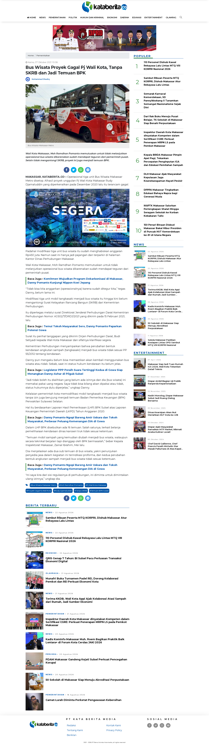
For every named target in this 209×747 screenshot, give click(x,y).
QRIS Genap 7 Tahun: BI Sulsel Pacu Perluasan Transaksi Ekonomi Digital (83, 560)
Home (32, 17)
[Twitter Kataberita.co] (156, 725)
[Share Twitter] (73, 170)
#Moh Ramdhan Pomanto (71, 485)
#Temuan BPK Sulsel (99, 491)
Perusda (51, 654)
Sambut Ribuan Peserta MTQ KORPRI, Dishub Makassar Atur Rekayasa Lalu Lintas (86, 519)
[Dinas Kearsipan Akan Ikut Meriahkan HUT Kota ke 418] (140, 411)
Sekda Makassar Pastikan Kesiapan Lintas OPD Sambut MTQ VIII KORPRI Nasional (164, 342)
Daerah (124, 17)
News (42, 17)
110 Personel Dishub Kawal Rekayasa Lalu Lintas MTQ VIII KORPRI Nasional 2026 (84, 539)
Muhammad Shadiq (41, 79)
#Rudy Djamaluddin (63, 491)
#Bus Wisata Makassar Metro (43, 485)
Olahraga (172, 17)
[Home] (104, 7)
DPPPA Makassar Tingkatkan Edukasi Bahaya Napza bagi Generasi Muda (161, 193)
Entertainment (153, 17)
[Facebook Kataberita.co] (149, 725)
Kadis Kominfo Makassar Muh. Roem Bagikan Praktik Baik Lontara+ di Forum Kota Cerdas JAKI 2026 (85, 641)
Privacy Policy (114, 730)
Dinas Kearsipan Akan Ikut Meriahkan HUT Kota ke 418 (163, 413)
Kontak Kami (113, 725)
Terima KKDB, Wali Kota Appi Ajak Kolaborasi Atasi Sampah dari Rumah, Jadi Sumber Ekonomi (86, 600)
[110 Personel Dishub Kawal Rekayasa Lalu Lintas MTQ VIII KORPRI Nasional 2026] (34, 539)
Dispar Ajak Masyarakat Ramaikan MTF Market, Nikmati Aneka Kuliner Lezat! (165, 429)
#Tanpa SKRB (81, 491)
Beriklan (71, 735)
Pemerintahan (57, 17)
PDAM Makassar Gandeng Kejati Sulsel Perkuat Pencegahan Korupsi (86, 661)
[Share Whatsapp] (80, 170)
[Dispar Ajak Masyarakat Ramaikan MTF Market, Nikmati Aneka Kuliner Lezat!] (140, 426)
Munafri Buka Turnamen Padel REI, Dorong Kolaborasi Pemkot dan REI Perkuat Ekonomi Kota (82, 580)
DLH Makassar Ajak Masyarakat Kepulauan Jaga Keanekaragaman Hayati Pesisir (163, 177)
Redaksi (71, 725)
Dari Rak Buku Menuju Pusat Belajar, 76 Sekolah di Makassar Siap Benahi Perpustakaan (163, 120)
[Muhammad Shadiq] (29, 79)
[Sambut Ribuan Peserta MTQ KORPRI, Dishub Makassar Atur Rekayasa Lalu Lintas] (34, 519)
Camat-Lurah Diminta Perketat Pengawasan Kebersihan (83, 700)
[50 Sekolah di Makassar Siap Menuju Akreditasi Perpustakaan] (34, 681)
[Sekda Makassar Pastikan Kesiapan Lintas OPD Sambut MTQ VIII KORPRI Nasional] (140, 339)
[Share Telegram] (87, 170)
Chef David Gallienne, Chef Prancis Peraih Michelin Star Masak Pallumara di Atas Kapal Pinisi (164, 447)
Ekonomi (112, 17)
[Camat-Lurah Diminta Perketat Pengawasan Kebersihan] (34, 701)
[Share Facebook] (66, 170)
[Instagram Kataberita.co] (162, 725)
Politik (73, 17)
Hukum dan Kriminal (92, 17)
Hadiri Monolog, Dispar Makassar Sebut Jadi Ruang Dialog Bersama (165, 398)
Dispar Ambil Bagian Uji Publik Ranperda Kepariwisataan (164, 382)
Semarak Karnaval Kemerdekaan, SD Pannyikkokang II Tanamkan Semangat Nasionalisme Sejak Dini (162, 100)
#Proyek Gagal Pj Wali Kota (38, 491)
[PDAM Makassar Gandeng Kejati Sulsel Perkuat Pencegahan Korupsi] (34, 661)
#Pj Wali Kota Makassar (95, 485)
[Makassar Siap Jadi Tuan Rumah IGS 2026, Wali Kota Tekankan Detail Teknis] (140, 363)
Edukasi (136, 17)
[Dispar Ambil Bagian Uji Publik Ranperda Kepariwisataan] (140, 380)
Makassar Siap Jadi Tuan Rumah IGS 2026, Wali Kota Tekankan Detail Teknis (165, 367)
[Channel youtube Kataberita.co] (168, 725)
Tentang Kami (75, 730)
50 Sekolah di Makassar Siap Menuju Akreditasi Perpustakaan (87, 679)
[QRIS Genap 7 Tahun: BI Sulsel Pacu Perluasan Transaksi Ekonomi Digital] (34, 559)
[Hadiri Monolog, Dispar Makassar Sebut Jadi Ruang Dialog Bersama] (140, 395)
